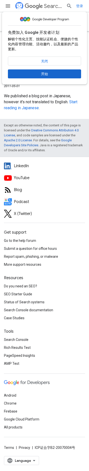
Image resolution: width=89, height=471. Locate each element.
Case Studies (14, 318)
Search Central (53, 6)
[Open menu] (8, 6)
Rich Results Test (17, 348)
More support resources (22, 264)
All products (13, 427)
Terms (9, 448)
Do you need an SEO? (20, 286)
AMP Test (11, 364)
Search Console (16, 340)
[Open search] (69, 6)
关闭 (44, 61)
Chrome (10, 403)
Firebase (10, 411)
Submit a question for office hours (30, 249)
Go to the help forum (20, 241)
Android (10, 395)
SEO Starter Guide (18, 294)
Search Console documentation (28, 310)
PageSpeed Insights (19, 356)
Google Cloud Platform (21, 419)
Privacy (24, 448)
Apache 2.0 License (18, 140)
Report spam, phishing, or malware (31, 257)
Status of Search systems (24, 302)
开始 (44, 74)
